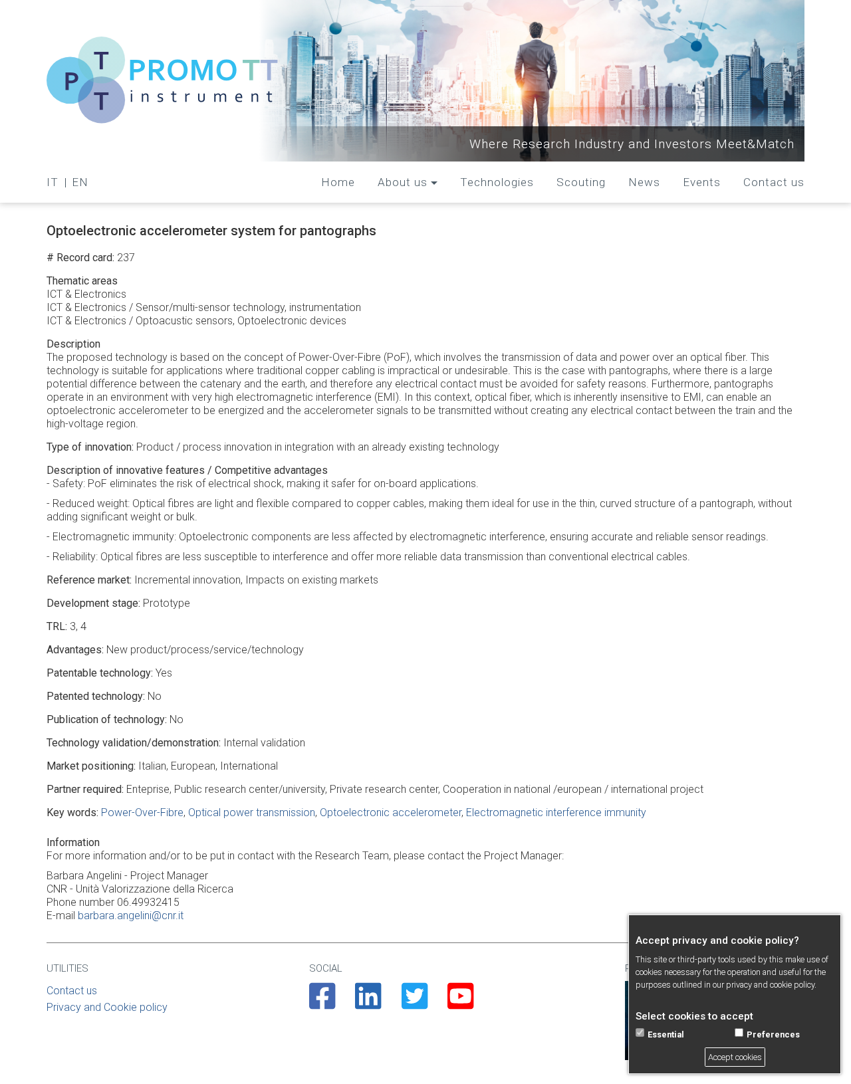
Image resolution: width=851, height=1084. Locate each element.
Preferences (773, 1034)
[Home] (163, 81)
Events (702, 182)
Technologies (497, 182)
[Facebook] (322, 1004)
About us (402, 182)
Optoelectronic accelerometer (390, 812)
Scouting (581, 182)
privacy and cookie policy (770, 985)
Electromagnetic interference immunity (556, 812)
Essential (666, 1034)
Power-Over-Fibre (142, 812)
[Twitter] (414, 1004)
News (644, 182)
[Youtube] (460, 1004)
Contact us (773, 182)
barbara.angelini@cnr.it (130, 915)
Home (338, 182)
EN (80, 182)
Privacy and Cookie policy (107, 1007)
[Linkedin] (368, 1004)
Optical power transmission (251, 812)
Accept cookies (735, 1057)
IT (53, 182)
